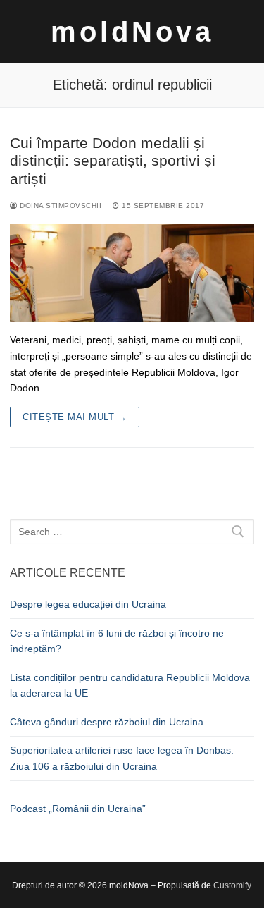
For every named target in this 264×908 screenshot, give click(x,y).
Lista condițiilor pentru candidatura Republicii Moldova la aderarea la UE (130, 685)
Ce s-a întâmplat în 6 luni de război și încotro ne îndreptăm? (117, 641)
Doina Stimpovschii (59, 205)
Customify (232, 885)
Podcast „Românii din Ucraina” (78, 808)
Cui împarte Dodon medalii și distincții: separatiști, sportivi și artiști (112, 161)
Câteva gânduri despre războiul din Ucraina (106, 722)
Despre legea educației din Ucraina (88, 604)
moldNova (132, 31)
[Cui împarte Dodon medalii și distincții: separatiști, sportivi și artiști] (132, 273)
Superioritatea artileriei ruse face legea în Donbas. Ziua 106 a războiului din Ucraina (122, 758)
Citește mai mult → (75, 417)
